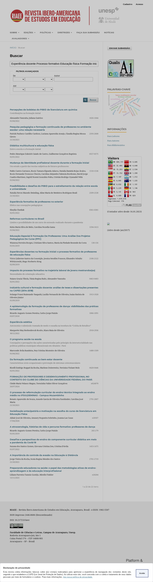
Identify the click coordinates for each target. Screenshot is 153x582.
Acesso (139, 4)
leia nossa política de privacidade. (78, 577)
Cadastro (127, 4)
